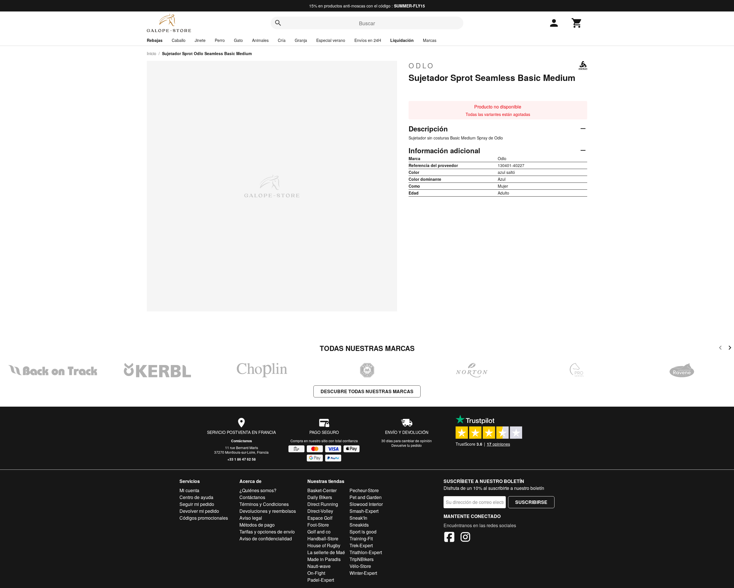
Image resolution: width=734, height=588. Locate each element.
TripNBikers (362, 559)
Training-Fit (361, 538)
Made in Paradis (324, 559)
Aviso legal (250, 518)
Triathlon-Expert (366, 552)
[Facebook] (449, 537)
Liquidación (402, 40)
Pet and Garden (366, 497)
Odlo (422, 65)
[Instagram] (465, 537)
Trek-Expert (361, 545)
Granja (301, 40)
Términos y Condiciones (264, 504)
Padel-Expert (320, 580)
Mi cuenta (189, 490)
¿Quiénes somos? (257, 490)
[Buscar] (278, 23)
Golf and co (319, 531)
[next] (730, 349)
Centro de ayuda (196, 497)
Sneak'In (358, 518)
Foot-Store (318, 524)
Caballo (179, 40)
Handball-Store (322, 538)
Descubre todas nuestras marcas (367, 391)
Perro (220, 40)
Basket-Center (322, 490)
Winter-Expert (363, 573)
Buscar (367, 23)
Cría (282, 40)
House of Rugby (323, 545)
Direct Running (322, 504)
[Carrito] (577, 23)
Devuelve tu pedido (406, 445)
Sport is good (363, 531)
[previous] (720, 349)
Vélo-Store (360, 566)
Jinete (200, 40)
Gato (238, 40)
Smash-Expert (364, 511)
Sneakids (359, 524)
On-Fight (316, 573)
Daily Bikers (319, 497)
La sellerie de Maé (326, 552)
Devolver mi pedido (199, 511)
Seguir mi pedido (196, 504)
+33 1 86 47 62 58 (241, 459)
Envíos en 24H (367, 40)
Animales (260, 40)
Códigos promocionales (203, 518)
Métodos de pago (257, 524)
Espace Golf (319, 518)
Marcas (429, 40)
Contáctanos (241, 440)
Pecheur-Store (364, 490)
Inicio (151, 53)
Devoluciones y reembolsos (267, 511)
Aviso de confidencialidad (265, 538)
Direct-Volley (320, 511)
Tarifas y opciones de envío (267, 531)
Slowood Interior (366, 504)
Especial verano (330, 40)
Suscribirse (531, 502)
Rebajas (155, 40)
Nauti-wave (319, 566)
